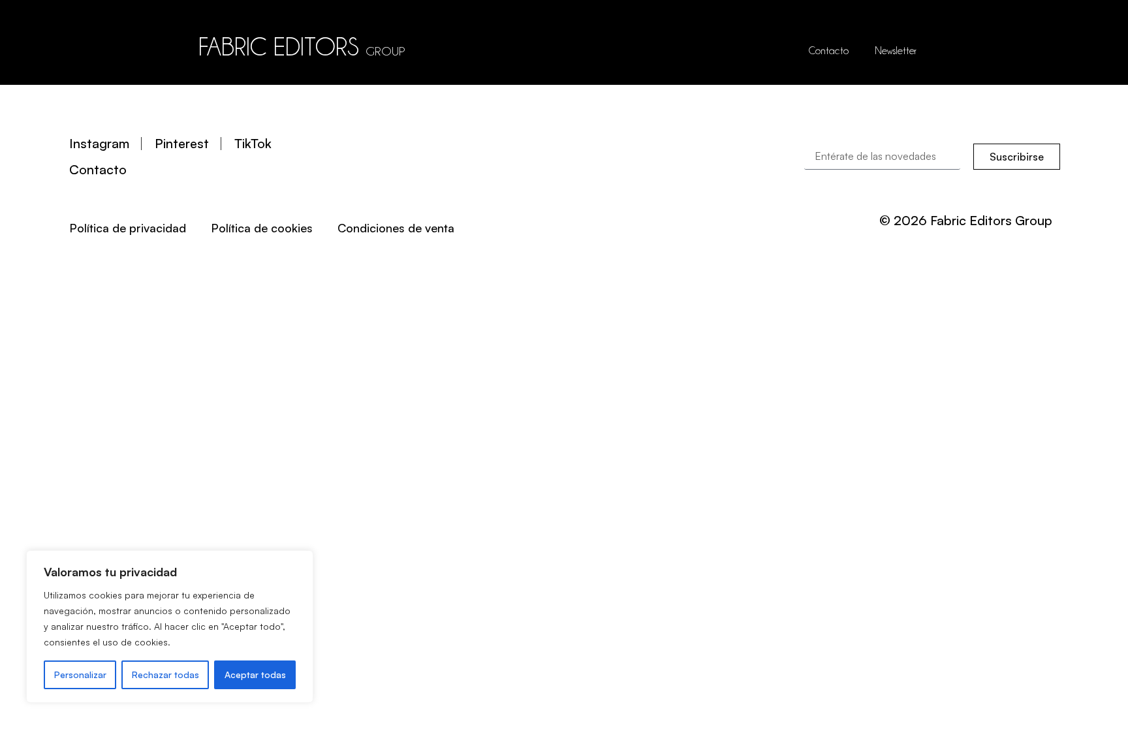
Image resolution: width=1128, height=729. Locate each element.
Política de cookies (262, 228)
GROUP (385, 50)
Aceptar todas (255, 674)
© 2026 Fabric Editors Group (965, 220)
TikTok (253, 143)
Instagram (99, 143)
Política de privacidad (127, 228)
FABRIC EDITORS (278, 46)
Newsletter (895, 51)
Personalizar (80, 674)
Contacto (829, 51)
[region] (169, 626)
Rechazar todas (165, 674)
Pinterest (182, 143)
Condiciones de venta (395, 228)
